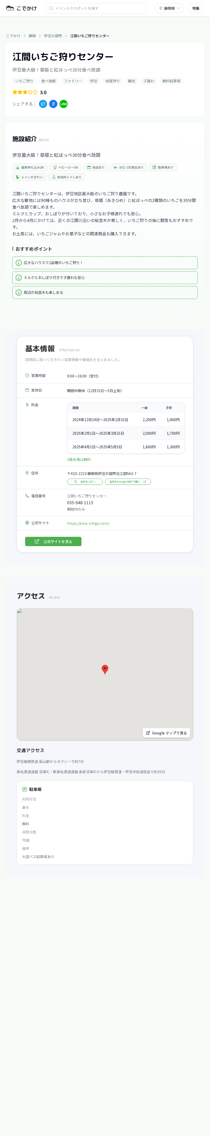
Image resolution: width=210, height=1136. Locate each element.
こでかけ (13, 35)
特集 (196, 8)
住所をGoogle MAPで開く (124, 481)
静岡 (32, 35)
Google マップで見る (169, 732)
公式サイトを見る (58, 541)
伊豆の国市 (53, 35)
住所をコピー (88, 481)
